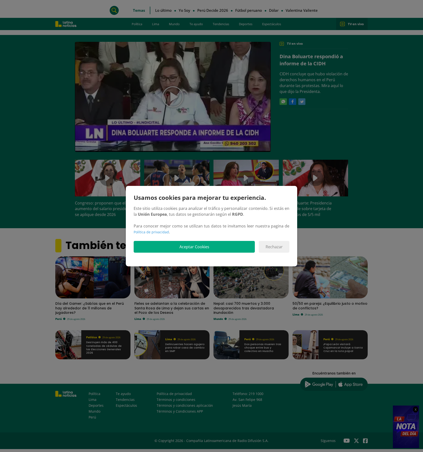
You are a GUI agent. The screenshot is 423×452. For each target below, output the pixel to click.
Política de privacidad (151, 232)
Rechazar (274, 246)
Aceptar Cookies (194, 246)
